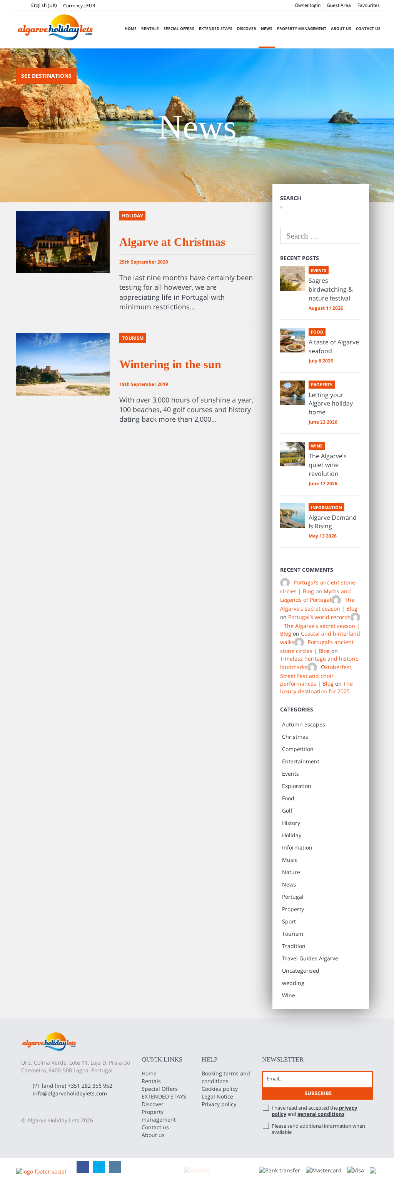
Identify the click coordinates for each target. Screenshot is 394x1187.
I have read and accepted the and (314, 1111)
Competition (298, 749)
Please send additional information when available (318, 1129)
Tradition (294, 946)
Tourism (292, 933)
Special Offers (179, 28)
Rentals (150, 28)
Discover (246, 28)
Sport (289, 921)
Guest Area (339, 5)
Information (297, 847)
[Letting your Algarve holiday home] (292, 393)
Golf (287, 810)
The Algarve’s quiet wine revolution (328, 465)
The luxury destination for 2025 (316, 687)
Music (289, 859)
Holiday (291, 835)
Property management (301, 28)
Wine (288, 995)
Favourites (368, 5)
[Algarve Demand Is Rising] (292, 515)
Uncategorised (300, 970)
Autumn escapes (303, 724)
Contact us (368, 28)
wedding (293, 983)
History (291, 822)
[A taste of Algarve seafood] (292, 340)
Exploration (296, 786)
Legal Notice (217, 1096)
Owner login (308, 5)
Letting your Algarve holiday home (331, 404)
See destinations (46, 75)
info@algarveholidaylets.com (70, 1093)
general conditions (320, 1113)
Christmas (295, 736)
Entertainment (300, 761)
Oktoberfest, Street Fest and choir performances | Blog (316, 675)
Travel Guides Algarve (310, 958)
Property (293, 909)
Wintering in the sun (170, 364)
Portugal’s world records (319, 617)
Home (131, 28)
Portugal (293, 896)
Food (288, 798)
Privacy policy (219, 1104)
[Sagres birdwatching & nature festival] (292, 278)
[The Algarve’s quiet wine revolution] (292, 454)
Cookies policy (220, 1088)
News (266, 28)
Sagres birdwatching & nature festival (331, 289)
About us (341, 28)
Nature (291, 872)
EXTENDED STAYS (215, 28)
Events (290, 773)
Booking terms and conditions (226, 1077)
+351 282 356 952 (90, 1085)
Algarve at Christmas (172, 241)
